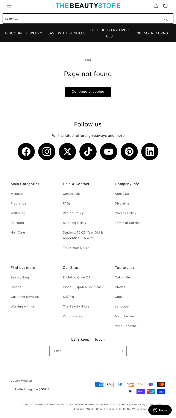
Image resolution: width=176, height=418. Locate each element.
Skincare (17, 222)
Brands (16, 287)
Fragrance (18, 203)
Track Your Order (76, 247)
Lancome (122, 306)
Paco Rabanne (126, 326)
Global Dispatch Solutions (82, 287)
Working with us (23, 306)
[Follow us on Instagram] (46, 151)
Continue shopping (88, 91)
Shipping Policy (74, 222)
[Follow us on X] (67, 151)
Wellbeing (18, 213)
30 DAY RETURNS (152, 33)
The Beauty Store (76, 306)
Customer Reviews (25, 296)
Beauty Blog (20, 277)
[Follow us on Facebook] (26, 151)
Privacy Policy (125, 213)
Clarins (120, 287)
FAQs (67, 203)
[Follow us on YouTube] (108, 151)
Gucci (119, 296)
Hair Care (18, 232)
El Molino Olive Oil (76, 277)
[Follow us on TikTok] (88, 151)
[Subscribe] (121, 351)
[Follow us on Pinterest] (129, 151)
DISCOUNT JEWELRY (23, 33)
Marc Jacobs (125, 316)
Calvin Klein (123, 277)
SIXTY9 (68, 296)
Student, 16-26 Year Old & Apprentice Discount (83, 235)
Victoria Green (73, 316)
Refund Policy (73, 213)
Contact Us (71, 193)
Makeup (17, 193)
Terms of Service (128, 222)
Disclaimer (122, 203)
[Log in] (156, 5)
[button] (9, 5)
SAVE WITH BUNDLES (66, 33)
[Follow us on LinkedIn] (149, 151)
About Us (122, 193)
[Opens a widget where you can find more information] (160, 410)
